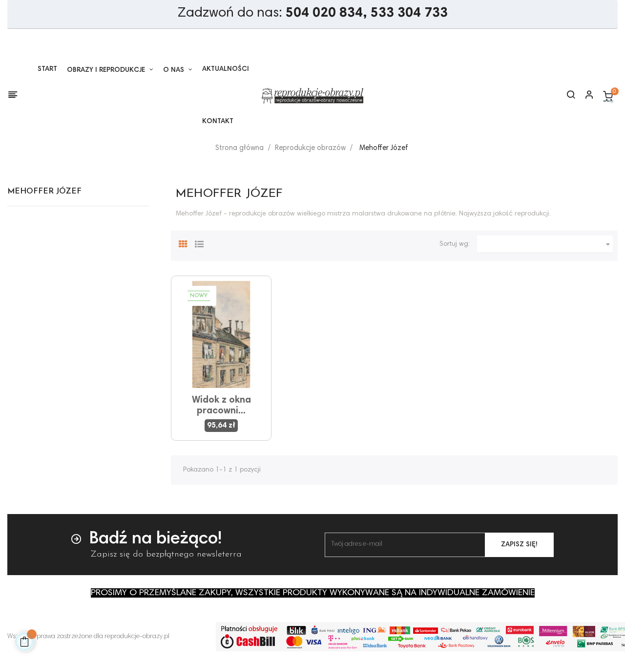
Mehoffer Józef (44, 191)
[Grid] (183, 243)
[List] (199, 243)
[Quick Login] (585, 96)
